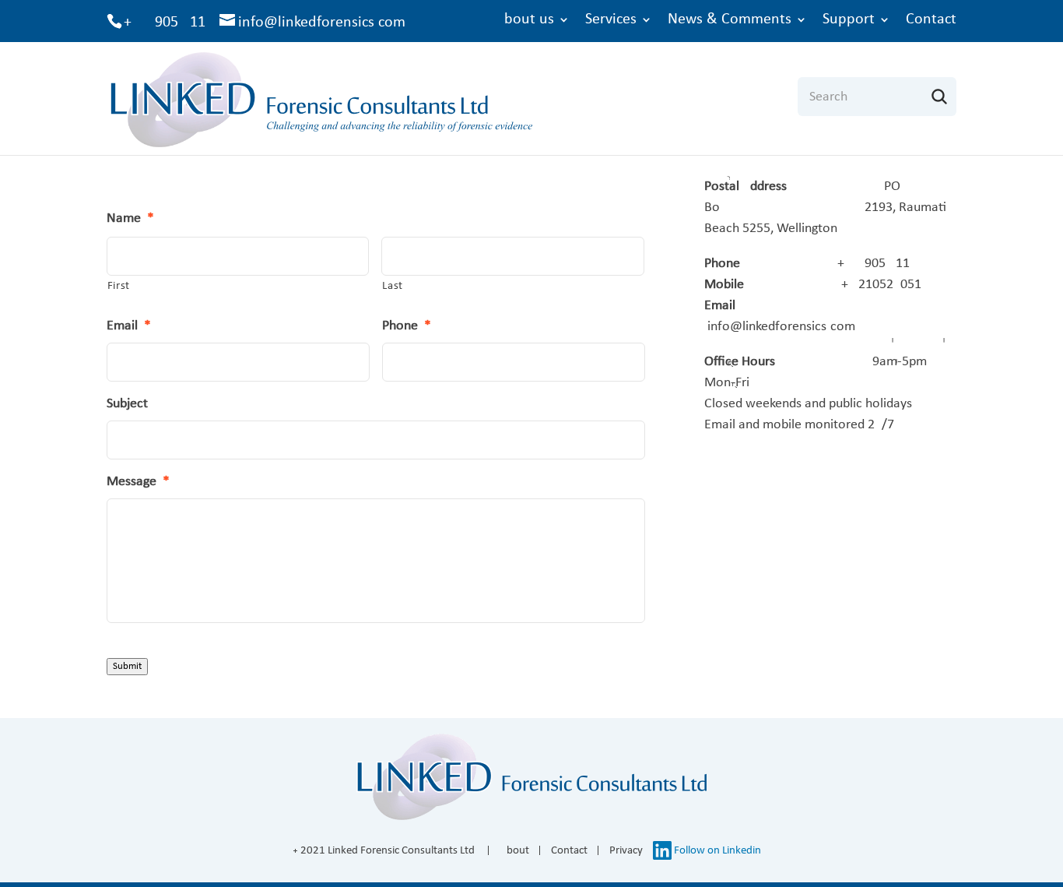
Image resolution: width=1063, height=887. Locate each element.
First (118, 286)
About (514, 851)
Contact (931, 19)
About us (524, 19)
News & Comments (729, 19)
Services (611, 19)
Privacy (626, 851)
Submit (127, 666)
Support (849, 19)
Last (392, 286)
